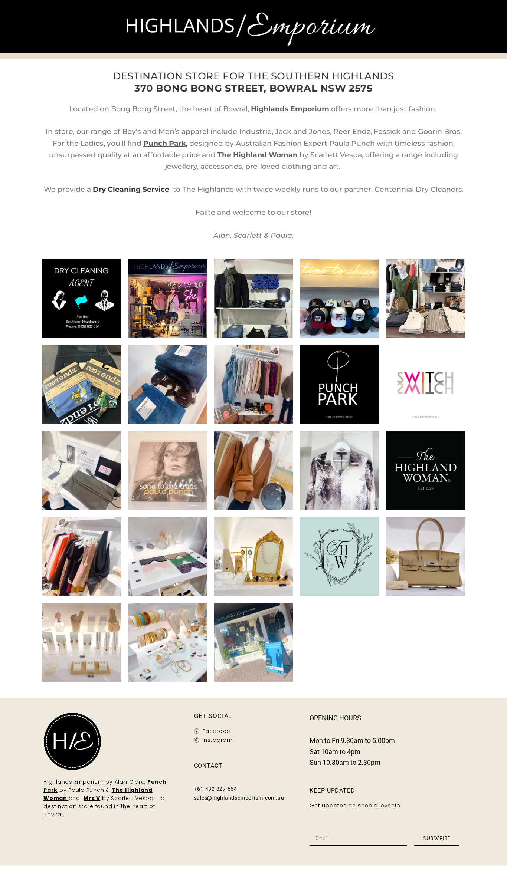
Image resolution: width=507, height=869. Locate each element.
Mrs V (92, 798)
